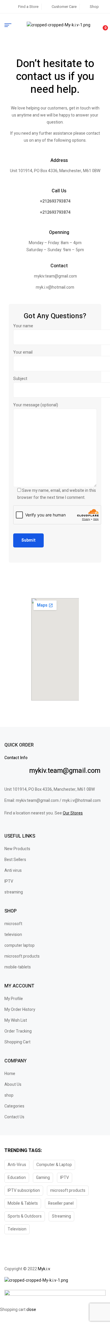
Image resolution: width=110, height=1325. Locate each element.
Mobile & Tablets (23, 1203)
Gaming (43, 1178)
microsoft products (67, 1190)
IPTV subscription (24, 1190)
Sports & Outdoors (25, 1216)
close (31, 1310)
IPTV (64, 1178)
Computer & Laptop (54, 1165)
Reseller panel (61, 1203)
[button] (55, 1259)
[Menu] (10, 25)
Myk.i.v (44, 1269)
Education (17, 1178)
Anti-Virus (17, 1165)
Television (17, 1229)
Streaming (61, 1216)
